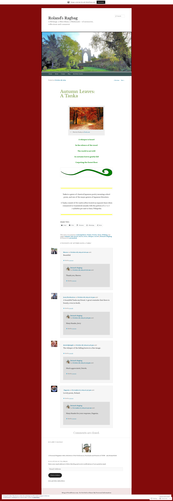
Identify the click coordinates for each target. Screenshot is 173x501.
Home (50, 74)
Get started (101, 2)
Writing (104, 235)
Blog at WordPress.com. (70, 493)
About (56, 74)
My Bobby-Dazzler (78, 74)
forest (76, 236)
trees (85, 236)
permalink (73, 238)
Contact (63, 74)
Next (123, 80)
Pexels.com (87, 132)
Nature (89, 235)
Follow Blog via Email (58, 461)
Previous (116, 80)
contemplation (81, 235)
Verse (99, 235)
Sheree (65, 252)
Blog (69, 74)
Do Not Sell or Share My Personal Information (95, 493)
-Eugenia (66, 390)
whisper (91, 236)
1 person (71, 260)
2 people (71, 308)
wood (96, 236)
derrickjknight (68, 345)
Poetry (94, 235)
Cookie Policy (36, 497)
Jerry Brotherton (69, 297)
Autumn (67, 236)
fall (72, 236)
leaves (81, 236)
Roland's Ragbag (63, 18)
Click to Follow (55, 475)
